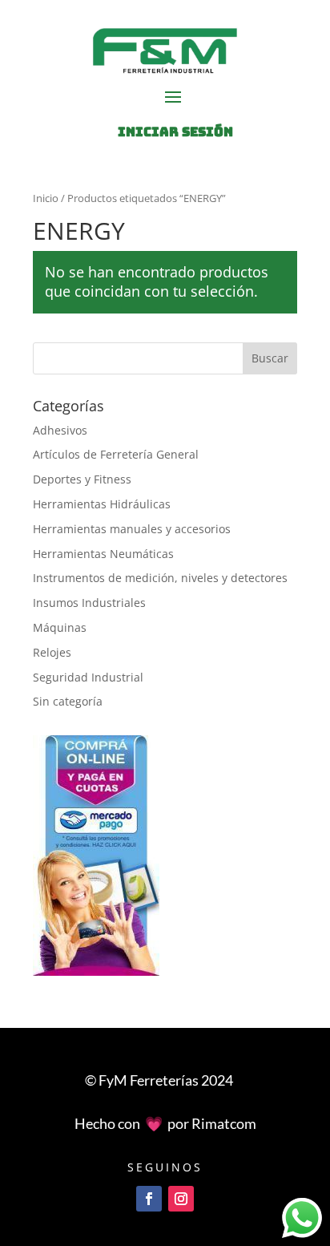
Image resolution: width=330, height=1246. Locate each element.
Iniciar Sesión (175, 131)
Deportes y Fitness (82, 479)
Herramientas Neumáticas (103, 553)
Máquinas (60, 627)
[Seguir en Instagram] (181, 1199)
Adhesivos (60, 430)
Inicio (45, 198)
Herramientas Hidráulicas (102, 504)
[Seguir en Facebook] (149, 1199)
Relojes (52, 652)
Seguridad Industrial (88, 677)
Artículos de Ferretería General (116, 454)
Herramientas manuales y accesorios (132, 528)
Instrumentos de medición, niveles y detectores (160, 577)
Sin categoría (68, 701)
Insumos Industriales (89, 602)
